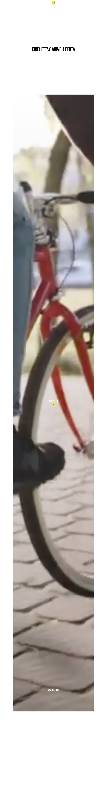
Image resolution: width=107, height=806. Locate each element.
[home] (53, 3)
